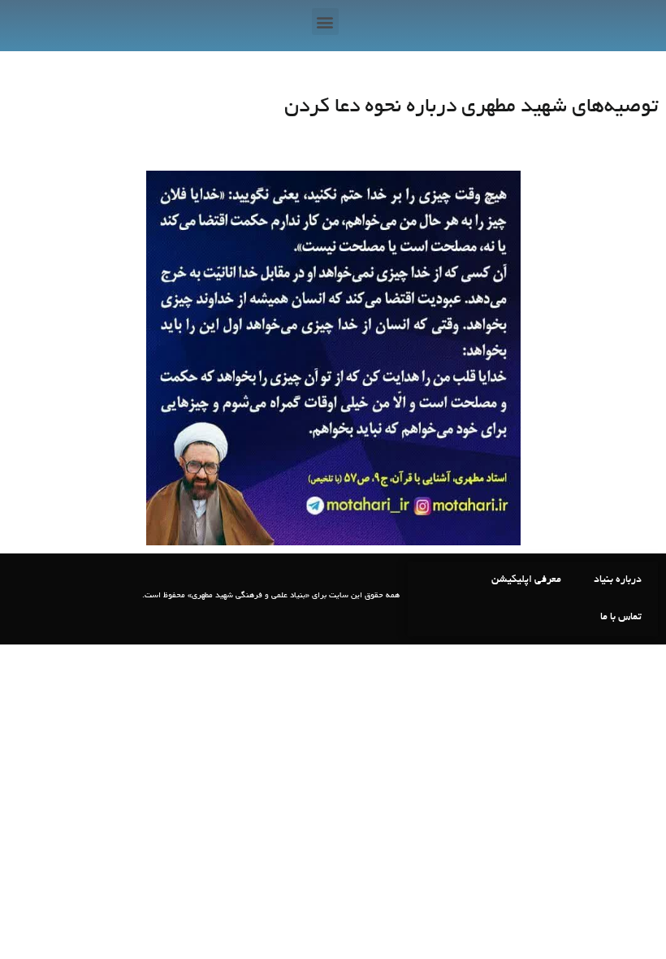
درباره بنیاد (618, 580)
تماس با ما (621, 617)
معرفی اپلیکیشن (526, 580)
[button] (325, 21)
